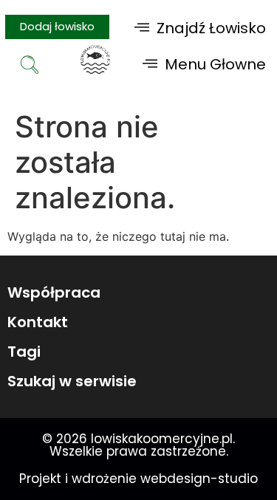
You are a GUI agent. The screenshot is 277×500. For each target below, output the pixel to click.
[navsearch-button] (29, 66)
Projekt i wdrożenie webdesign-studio (138, 478)
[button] (200, 28)
